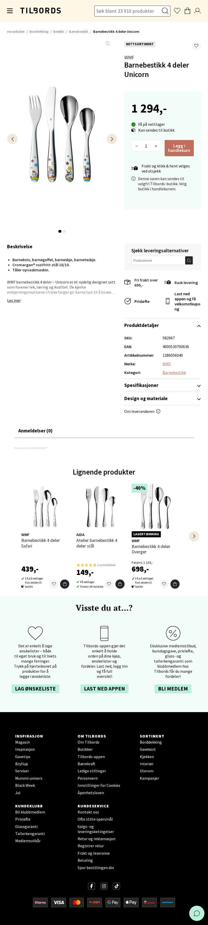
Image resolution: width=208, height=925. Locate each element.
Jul (18, 792)
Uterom (146, 770)
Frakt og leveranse (94, 853)
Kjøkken (147, 756)
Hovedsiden (16, 31)
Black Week (25, 785)
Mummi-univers (28, 778)
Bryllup (21, 763)
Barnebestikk (78, 31)
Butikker (85, 749)
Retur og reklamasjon (96, 838)
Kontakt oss (88, 811)
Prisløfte (141, 301)
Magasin (22, 742)
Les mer (14, 300)
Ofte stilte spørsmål (95, 819)
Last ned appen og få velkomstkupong (187, 301)
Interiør (146, 763)
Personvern (88, 778)
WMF (129, 57)
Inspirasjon (25, 749)
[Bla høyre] (112, 139)
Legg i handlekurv (179, 148)
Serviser (22, 770)
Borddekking (38, 31)
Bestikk (58, 31)
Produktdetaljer (141, 325)
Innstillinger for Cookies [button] (99, 785)
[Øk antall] (156, 145)
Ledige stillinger (92, 770)
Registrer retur (91, 845)
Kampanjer (149, 778)
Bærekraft (86, 763)
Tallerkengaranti (30, 833)
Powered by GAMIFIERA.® (30, 448)
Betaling (85, 860)
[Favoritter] (53, 584)
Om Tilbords (88, 742)
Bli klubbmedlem (30, 811)
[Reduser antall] (137, 145)
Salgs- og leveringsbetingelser (96, 829)
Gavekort (148, 749)
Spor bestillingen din (96, 867)
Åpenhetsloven (91, 792)
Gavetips (22, 756)
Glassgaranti (26, 826)
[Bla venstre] (12, 139)
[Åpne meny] (10, 11)
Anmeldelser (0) (35, 431)
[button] (196, 45)
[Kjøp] (64, 584)
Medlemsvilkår (28, 840)
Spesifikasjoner (141, 385)
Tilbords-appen (91, 756)
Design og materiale (146, 398)
